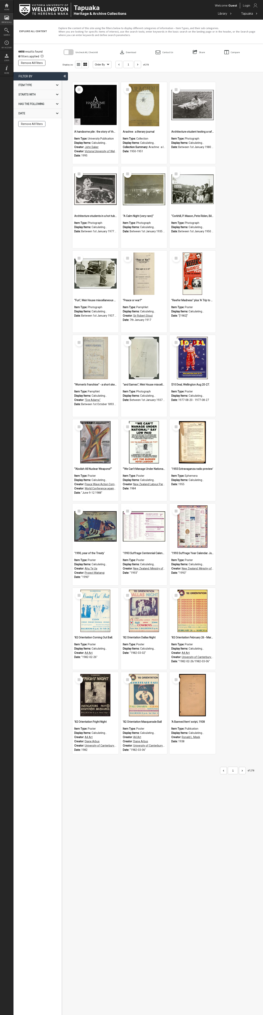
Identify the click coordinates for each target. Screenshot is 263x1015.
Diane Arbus (92, 741)
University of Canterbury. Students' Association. (210, 657)
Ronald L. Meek (191, 737)
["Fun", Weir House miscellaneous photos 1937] (95, 273)
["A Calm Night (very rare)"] (144, 189)
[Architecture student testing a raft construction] (192, 105)
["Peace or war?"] (144, 273)
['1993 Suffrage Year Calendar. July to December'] (192, 526)
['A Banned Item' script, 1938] (192, 695)
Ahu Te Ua (91, 568)
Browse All (7, 22)
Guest (232, 5)
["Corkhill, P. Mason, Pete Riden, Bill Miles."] (192, 189)
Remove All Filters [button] (32, 62)
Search (6, 35)
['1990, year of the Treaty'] (95, 526)
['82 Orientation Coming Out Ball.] (95, 611)
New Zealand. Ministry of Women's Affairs (158, 568)
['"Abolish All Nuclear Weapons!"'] (95, 442)
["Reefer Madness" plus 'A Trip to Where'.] (192, 273)
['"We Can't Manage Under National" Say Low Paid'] (144, 442)
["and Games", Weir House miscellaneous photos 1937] (144, 358)
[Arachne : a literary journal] (144, 105)
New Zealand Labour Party (149, 484)
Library (223, 13)
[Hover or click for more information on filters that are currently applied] (42, 56)
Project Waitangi (95, 572)
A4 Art (89, 652)
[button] (164, 52)
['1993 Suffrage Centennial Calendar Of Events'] (144, 526)
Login (6, 60)
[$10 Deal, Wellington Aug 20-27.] (192, 358)
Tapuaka (247, 13)
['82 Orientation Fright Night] (95, 695)
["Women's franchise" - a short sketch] (95, 358)
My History (7, 47)
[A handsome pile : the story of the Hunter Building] (95, 105)
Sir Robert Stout (143, 315)
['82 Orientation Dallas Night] (144, 611)
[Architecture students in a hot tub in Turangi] (95, 189)
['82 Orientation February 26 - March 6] (192, 611)
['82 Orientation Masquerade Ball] (144, 695)
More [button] (6, 73)
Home (6, 9)
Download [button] (127, 52)
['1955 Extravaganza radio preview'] (192, 442)
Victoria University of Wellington (104, 151)
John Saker (92, 147)
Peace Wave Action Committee (104, 484)
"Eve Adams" (93, 399)
